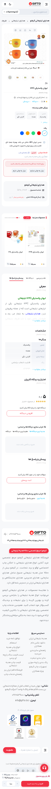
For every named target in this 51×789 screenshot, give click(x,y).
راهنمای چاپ (22, 153)
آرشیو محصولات (12, 12)
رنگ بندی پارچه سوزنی (38, 662)
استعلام (13, 642)
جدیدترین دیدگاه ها (37, 431)
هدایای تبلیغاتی (18, 20)
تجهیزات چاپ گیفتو (38, 666)
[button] (46, 4)
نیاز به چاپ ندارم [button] (37, 170)
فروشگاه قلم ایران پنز (13, 670)
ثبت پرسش (26, 480)
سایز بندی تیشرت (38, 658)
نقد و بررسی (41, 278)
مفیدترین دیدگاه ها (20, 431)
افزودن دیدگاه (26, 413)
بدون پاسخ (31, 498)
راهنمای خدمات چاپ (13, 674)
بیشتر (27, 217)
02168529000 (15, 534)
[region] (25, 21)
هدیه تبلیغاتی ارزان (38, 638)
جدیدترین (41, 498)
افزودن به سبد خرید (35, 783)
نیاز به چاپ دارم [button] (19, 170)
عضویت (9, 750)
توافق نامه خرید (13, 638)
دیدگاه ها (30, 278)
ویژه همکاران (38, 671)
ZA (46, 83)
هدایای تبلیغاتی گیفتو (39, 20)
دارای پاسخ (21, 498)
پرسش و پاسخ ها (16, 278)
